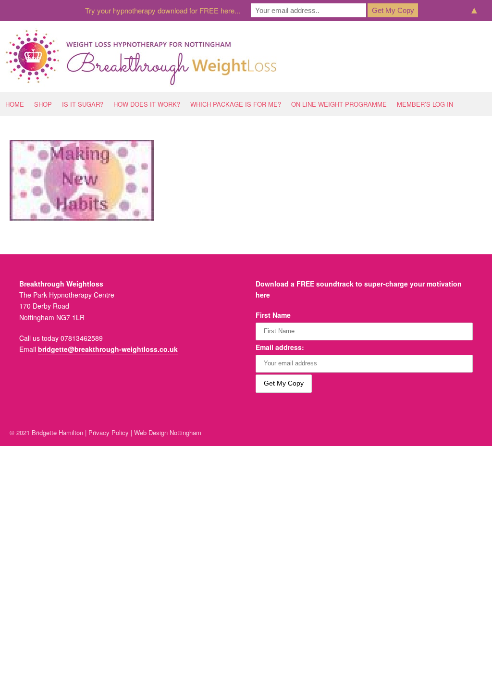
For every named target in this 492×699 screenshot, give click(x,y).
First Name (273, 315)
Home (14, 104)
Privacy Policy (108, 432)
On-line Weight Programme (339, 104)
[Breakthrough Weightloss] (141, 56)
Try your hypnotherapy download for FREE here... (162, 10)
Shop (43, 104)
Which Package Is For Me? (235, 104)
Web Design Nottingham (167, 432)
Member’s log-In (425, 104)
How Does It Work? (146, 104)
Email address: (280, 347)
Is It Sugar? (82, 104)
